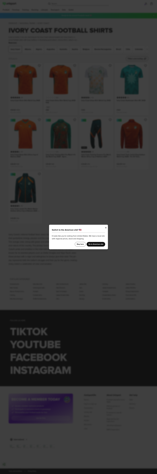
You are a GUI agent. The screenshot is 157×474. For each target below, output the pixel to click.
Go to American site (95, 244)
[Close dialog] (106, 228)
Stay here (80, 244)
